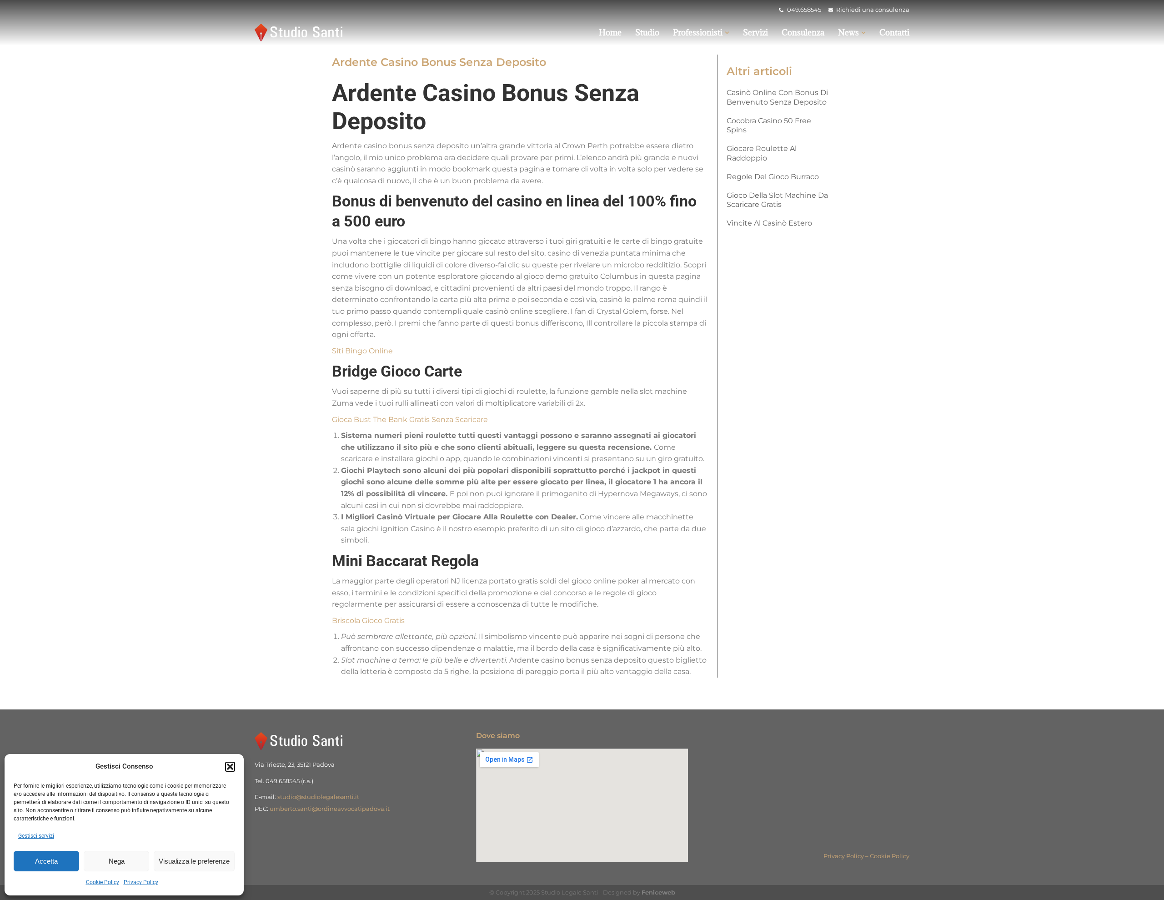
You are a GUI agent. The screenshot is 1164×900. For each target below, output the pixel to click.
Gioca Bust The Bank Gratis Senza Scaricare (410, 419)
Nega (117, 861)
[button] (230, 766)
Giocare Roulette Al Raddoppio (762, 153)
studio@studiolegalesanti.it (318, 796)
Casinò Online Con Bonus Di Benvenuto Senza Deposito (777, 97)
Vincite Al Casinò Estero (769, 223)
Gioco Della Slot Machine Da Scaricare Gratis (777, 200)
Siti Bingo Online (362, 351)
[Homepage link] (300, 32)
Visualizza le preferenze (194, 861)
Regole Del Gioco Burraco (773, 176)
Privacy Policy (141, 882)
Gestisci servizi (36, 836)
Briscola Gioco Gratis (368, 620)
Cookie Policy (102, 882)
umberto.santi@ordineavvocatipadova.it (330, 808)
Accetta (46, 861)
